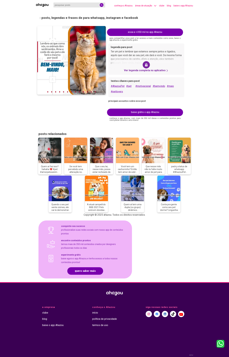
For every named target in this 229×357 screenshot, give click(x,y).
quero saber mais (85, 270)
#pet (128, 86)
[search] (101, 5)
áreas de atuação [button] (143, 5)
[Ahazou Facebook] (157, 314)
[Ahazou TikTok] (173, 314)
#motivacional (143, 86)
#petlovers (117, 91)
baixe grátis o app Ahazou (145, 112)
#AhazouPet (117, 86)
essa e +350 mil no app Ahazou (145, 32)
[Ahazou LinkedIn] (165, 314)
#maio (170, 86)
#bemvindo (159, 86)
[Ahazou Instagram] (149, 314)
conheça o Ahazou (123, 5)
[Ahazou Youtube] (181, 314)
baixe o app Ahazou (183, 5)
